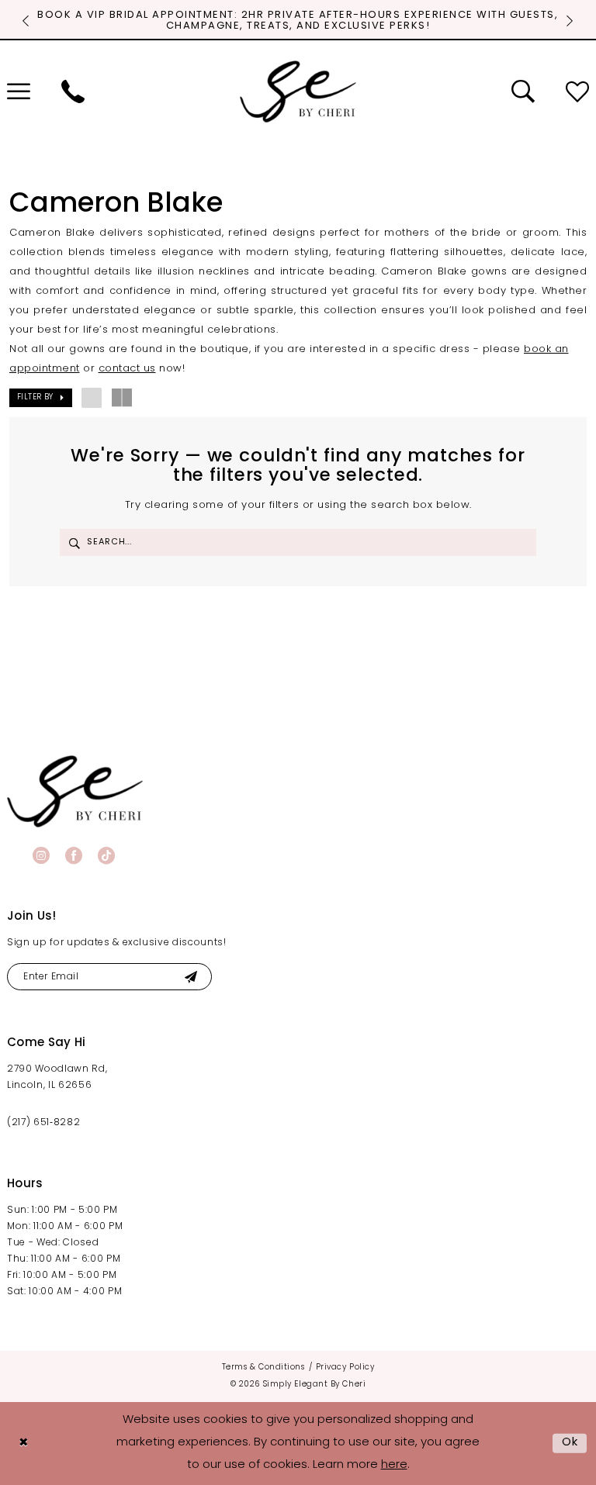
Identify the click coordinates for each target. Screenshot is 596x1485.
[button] (40, 398)
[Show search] (523, 91)
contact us (127, 369)
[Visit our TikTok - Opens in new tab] (106, 855)
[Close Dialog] (23, 1443)
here (394, 1465)
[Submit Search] (74, 542)
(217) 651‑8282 (43, 1123)
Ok (570, 1443)
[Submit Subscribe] (190, 976)
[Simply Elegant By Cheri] (298, 91)
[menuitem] (73, 91)
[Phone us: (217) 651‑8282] (73, 91)
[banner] (75, 791)
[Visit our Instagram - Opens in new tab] (41, 855)
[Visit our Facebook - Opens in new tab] (73, 855)
